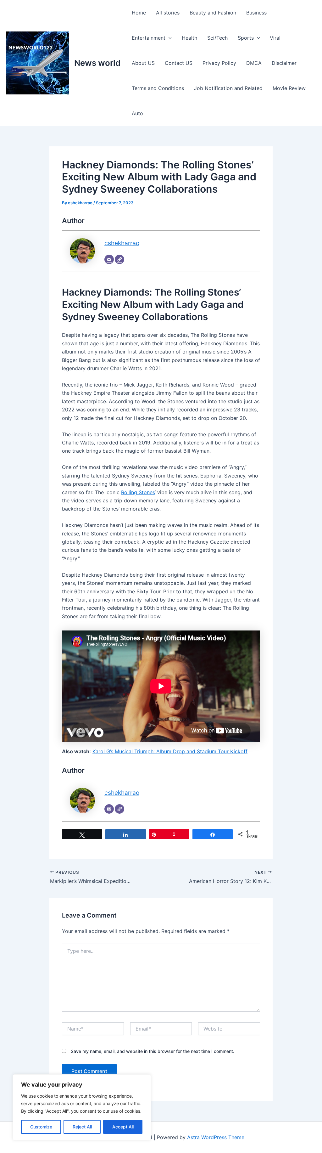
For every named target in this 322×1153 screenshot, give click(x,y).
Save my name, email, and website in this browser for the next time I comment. (152, 1051)
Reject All (82, 1126)
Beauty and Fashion (213, 12)
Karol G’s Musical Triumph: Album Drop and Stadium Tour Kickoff (169, 751)
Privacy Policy (219, 63)
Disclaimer (284, 63)
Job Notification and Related (228, 88)
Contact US (178, 63)
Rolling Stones (138, 492)
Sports (246, 38)
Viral (275, 38)
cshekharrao (121, 243)
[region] (82, 1107)
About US (143, 63)
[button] (168, 37)
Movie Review (289, 88)
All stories (168, 12)
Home (139, 12)
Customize (41, 1126)
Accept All (123, 1126)
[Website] (119, 259)
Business (256, 12)
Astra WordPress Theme (215, 1137)
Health (189, 38)
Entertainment (148, 38)
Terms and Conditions (158, 88)
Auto (137, 113)
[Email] (109, 259)
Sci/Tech (217, 38)
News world (97, 63)
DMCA (254, 63)
